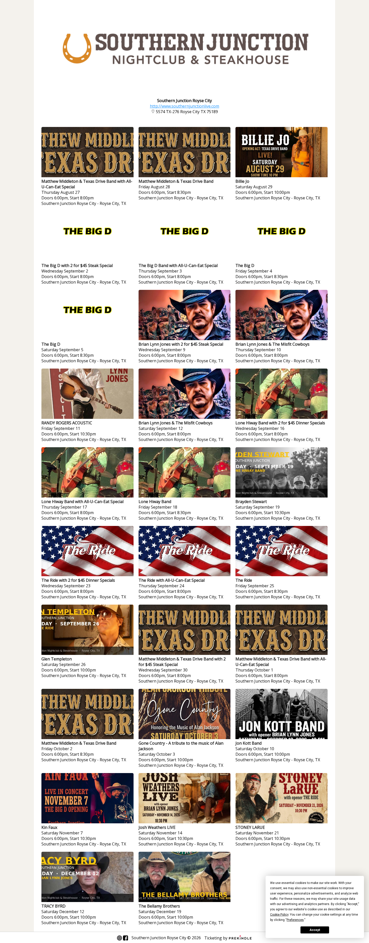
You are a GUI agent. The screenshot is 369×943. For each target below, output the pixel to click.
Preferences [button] (295, 920)
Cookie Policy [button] (279, 914)
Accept (315, 930)
